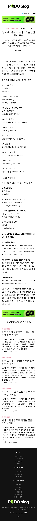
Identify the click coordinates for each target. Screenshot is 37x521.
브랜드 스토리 (18, 456)
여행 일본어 (18, 492)
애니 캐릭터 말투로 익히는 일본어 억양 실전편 (18, 422)
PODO (19, 50)
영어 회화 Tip (18, 489)
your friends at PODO (21, 513)
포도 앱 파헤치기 (18, 459)
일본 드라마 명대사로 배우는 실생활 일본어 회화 (18, 362)
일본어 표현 (18, 494)
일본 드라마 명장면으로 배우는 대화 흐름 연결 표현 (18, 334)
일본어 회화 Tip (18, 497)
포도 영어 (18, 471)
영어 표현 (18, 487)
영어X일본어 (18, 476)
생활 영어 (18, 484)
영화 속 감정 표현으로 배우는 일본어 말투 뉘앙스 (18, 393)
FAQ (18, 464)
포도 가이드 (18, 461)
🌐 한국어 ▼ (25, 13)
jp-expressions (11, 29)
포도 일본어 (18, 474)
